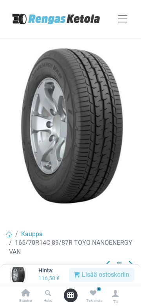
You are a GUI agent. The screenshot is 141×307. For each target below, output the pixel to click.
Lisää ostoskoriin (104, 274)
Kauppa (32, 234)
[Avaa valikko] (70, 295)
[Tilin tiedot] (115, 293)
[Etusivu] (26, 293)
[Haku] (48, 293)
